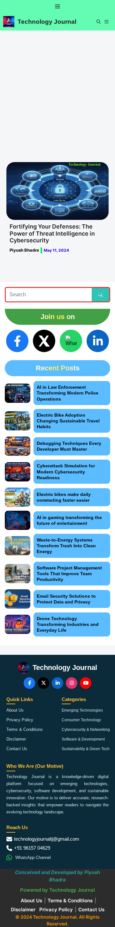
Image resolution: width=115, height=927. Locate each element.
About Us (15, 710)
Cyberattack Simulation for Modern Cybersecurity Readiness (66, 471)
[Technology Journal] (8, 21)
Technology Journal (47, 21)
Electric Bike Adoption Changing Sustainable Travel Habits (68, 420)
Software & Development (83, 739)
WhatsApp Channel (33, 857)
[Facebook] (17, 341)
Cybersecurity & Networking (86, 730)
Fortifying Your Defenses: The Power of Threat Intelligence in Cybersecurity (52, 233)
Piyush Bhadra (24, 250)
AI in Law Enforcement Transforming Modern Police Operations (67, 393)
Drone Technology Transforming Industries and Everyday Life (68, 624)
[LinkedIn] (98, 341)
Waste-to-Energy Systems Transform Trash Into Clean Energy (66, 545)
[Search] (100, 294)
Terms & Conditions (24, 729)
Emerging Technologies (82, 710)
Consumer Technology (81, 720)
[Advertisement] (57, 91)
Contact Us (16, 748)
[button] (99, 21)
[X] (44, 341)
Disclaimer (16, 739)
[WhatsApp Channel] (71, 341)
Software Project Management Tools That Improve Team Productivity (69, 573)
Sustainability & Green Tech (86, 749)
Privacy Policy (19, 719)
